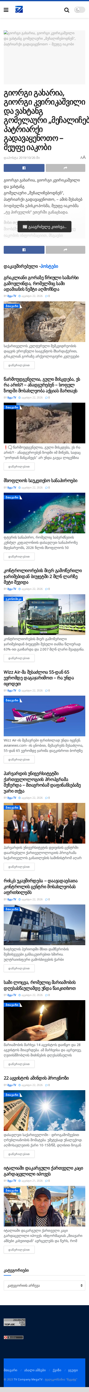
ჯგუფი (73, 1370)
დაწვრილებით (21, 365)
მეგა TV (11, 296)
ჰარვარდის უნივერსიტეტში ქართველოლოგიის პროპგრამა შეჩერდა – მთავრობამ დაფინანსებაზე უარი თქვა (42, 782)
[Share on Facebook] (24, 168)
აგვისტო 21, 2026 (32, 1180)
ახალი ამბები (35, 1370)
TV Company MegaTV (28, 1379)
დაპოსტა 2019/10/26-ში (22, 157)
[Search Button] (66, 10)
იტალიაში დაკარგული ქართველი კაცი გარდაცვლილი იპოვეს (43, 1170)
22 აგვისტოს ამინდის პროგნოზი (36, 1078)
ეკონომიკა (14, 599)
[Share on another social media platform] (66, 168)
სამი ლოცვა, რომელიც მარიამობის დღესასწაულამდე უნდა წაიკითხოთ (40, 985)
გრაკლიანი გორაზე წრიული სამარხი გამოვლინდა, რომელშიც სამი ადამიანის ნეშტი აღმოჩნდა (41, 283)
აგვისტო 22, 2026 (32, 296)
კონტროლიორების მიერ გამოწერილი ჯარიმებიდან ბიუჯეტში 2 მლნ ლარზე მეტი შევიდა (43, 576)
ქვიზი (57, 1370)
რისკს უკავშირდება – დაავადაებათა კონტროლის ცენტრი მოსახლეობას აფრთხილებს (40, 886)
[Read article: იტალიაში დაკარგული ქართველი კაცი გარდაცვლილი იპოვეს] (44, 1206)
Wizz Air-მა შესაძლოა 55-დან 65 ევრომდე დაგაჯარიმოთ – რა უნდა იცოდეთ (39, 678)
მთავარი (12, 306)
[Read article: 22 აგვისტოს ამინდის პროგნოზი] (44, 1110)
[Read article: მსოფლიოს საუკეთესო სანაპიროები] (44, 513)
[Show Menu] (6, 10)
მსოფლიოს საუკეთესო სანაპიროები (40, 480)
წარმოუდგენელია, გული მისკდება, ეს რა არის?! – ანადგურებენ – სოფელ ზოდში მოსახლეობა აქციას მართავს (42, 385)
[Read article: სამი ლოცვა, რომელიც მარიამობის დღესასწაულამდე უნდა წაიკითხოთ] (44, 1020)
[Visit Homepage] (19, 10)
